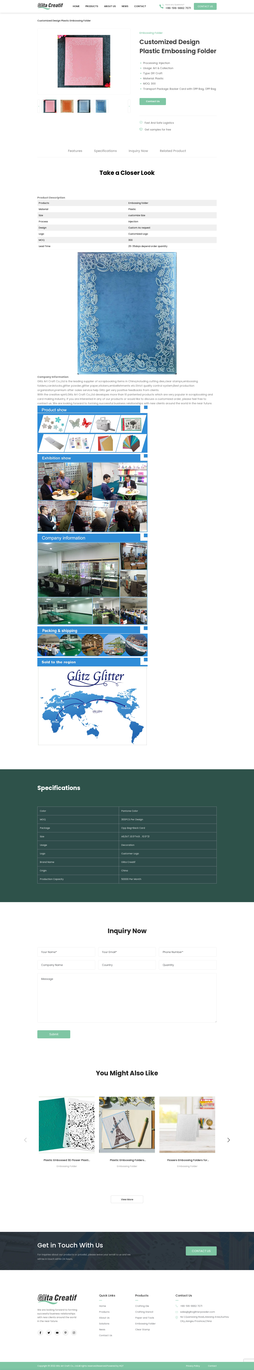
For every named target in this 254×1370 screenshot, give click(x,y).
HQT (121, 1365)
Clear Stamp (142, 1329)
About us (110, 6)
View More (127, 1199)
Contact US (205, 6)
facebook (40, 1333)
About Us (104, 1317)
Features (75, 151)
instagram (74, 1333)
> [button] (129, 106)
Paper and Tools (144, 1317)
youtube (57, 1333)
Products (91, 6)
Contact (140, 6)
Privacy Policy (193, 1365)
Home (76, 6)
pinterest (65, 1333)
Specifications (105, 151)
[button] (229, 1140)
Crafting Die (142, 1306)
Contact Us (153, 101)
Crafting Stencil (144, 1312)
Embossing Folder (145, 1323)
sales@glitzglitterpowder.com (197, 1312)
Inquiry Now (138, 151)
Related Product (173, 151)
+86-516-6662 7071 (178, 8)
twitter (49, 1333)
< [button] (38, 106)
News (125, 6)
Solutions (104, 1323)
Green (50, 6)
